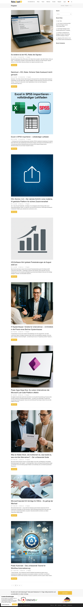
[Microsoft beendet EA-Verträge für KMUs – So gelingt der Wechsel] (32, 497)
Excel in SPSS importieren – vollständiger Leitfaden (30, 136)
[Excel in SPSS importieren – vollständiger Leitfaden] (32, 133)
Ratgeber (67, 5)
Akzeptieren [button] (15, 604)
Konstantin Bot (21, 57)
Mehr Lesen (14, 65)
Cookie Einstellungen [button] (5, 604)
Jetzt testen (65, 593)
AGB (56, 605)
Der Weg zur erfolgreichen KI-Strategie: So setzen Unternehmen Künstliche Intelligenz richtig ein (63, 34)
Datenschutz (69, 605)
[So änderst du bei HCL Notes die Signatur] (32, 51)
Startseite (62, 5)
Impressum (60, 605)
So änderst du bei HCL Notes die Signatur (26, 54)
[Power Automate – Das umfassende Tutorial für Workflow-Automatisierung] (32, 562)
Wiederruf (64, 605)
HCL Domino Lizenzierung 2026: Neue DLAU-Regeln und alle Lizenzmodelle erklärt (63, 25)
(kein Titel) (59, 21)
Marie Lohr (21, 203)
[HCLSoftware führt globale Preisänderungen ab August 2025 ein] (32, 259)
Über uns (52, 605)
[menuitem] (68, 1)
